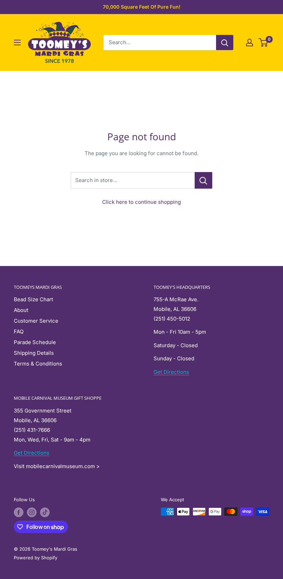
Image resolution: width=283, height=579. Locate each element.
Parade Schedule (35, 342)
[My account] (249, 42)
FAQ (18, 331)
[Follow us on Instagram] (32, 512)
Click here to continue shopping (141, 202)
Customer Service (36, 320)
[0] (263, 42)
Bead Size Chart (33, 299)
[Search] (224, 42)
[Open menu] (17, 42)
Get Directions (171, 372)
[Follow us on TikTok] (45, 512)
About (21, 310)
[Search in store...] (203, 180)
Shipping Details (34, 353)
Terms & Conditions (38, 363)
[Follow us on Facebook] (18, 512)
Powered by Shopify (35, 557)
